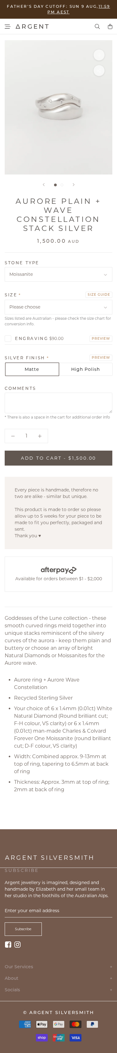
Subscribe (23, 929)
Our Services (58, 966)
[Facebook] (8, 944)
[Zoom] (99, 55)
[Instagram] (17, 944)
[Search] (97, 26)
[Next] (74, 184)
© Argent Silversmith (58, 1012)
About (58, 978)
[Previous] (44, 184)
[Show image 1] (55, 185)
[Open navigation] (8, 27)
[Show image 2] (62, 185)
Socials (58, 990)
